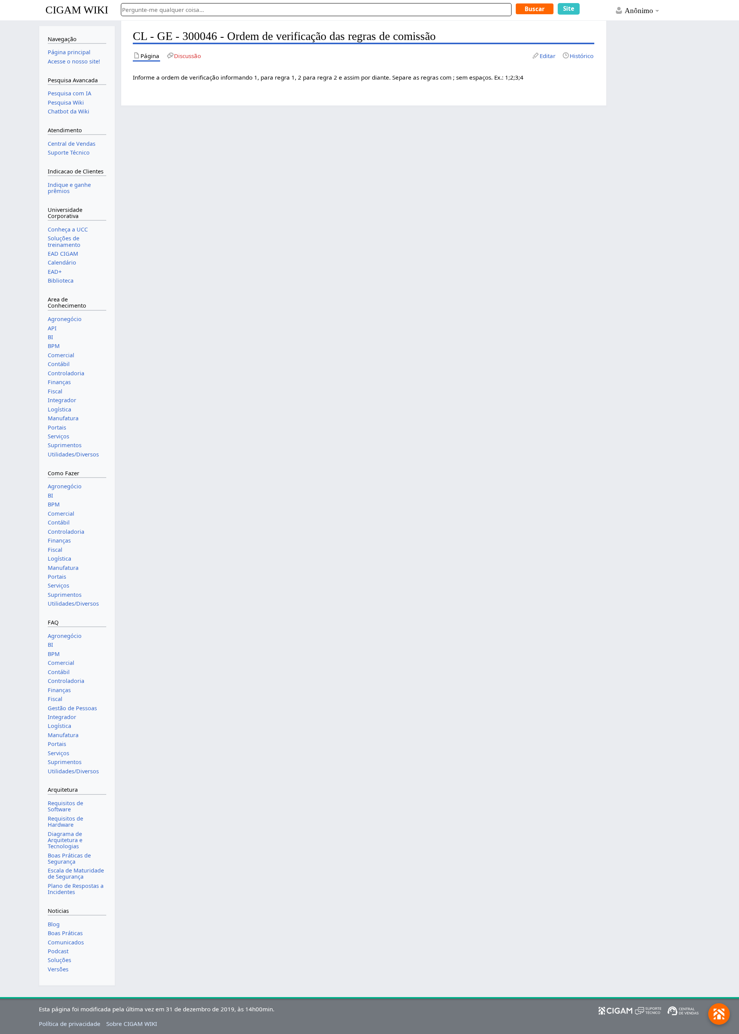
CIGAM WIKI (76, 10)
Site (568, 8)
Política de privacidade (69, 1023)
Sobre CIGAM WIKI (131, 1023)
